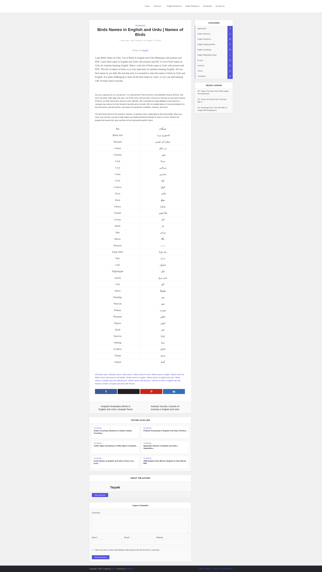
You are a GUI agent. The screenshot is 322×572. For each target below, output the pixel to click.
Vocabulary (207, 6)
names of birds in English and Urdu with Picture (115, 384)
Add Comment (136, 40)
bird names (128, 374)
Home (147, 6)
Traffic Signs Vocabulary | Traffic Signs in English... (116, 446)
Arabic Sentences (192, 6)
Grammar (157, 6)
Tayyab (149, 40)
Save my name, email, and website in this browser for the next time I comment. (127, 550)
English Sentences (174, 6)
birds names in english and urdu (161, 377)
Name (95, 537)
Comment (96, 513)
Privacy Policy (227, 569)
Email (127, 537)
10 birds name (102, 374)
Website (159, 537)
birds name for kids (142, 374)
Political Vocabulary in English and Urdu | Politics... (165, 431)
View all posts (100, 495)
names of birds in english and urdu (167, 380)
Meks (113, 569)
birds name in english (161, 374)
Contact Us (220, 6)
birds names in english (136, 377)
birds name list (178, 374)
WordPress (130, 569)
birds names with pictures (139, 380)
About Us (208, 569)
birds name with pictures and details (110, 377)
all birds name (115, 374)
